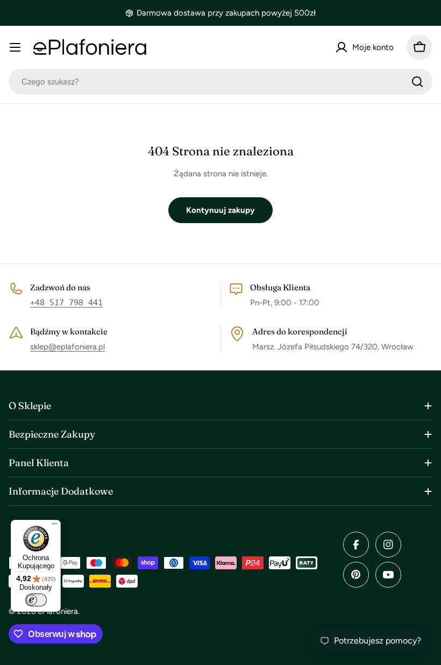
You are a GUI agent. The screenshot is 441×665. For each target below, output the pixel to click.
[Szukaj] (417, 81)
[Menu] (54, 526)
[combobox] (220, 82)
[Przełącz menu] (15, 47)
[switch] (36, 600)
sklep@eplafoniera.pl (67, 347)
